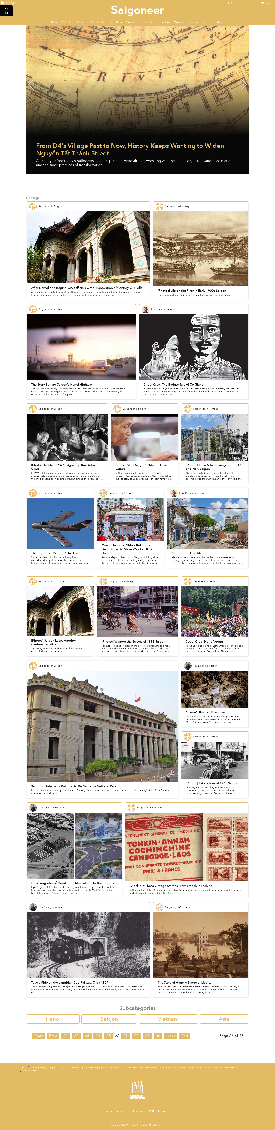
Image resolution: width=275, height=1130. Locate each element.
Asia (224, 1019)
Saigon (109, 1019)
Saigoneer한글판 (143, 1111)
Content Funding (38, 1067)
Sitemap (207, 1067)
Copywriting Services (96, 1067)
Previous (31, 85)
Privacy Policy (231, 1067)
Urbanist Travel (166, 1111)
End (184, 1036)
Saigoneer (105, 1111)
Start (39, 1036)
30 (158, 1036)
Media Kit (218, 1067)
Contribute (114, 1067)
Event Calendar (187, 1067)
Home (24, 1067)
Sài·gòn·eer (122, 1111)
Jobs (123, 1067)
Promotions (151, 1067)
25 (108, 1036)
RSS (199, 1067)
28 (136, 1036)
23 (87, 1036)
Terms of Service (29, 1070)
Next (244, 85)
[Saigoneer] (137, 8)
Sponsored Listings (169, 1067)
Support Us (54, 1067)
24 (98, 1036)
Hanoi (53, 1019)
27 (125, 1036)
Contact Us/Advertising (73, 1067)
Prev (53, 1036)
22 (76, 1036)
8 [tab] (248, 28)
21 (65, 1036)
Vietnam (168, 1019)
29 (147, 1036)
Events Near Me (136, 1067)
